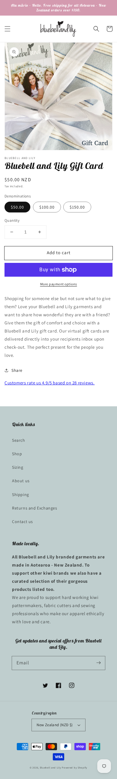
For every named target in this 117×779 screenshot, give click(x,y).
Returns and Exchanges (34, 508)
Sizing (17, 467)
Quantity (12, 220)
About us (21, 480)
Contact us (22, 521)
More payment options (58, 284)
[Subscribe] (98, 662)
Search (18, 440)
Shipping (20, 494)
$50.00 (17, 207)
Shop (17, 453)
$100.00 (47, 207)
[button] (7, 28)
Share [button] (16, 370)
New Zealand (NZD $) (55, 724)
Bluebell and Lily (50, 767)
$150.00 (77, 207)
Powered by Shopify (74, 767)
